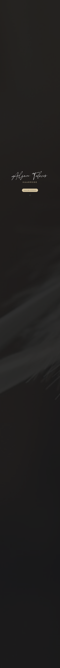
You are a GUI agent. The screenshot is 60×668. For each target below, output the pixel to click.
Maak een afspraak (30, 190)
